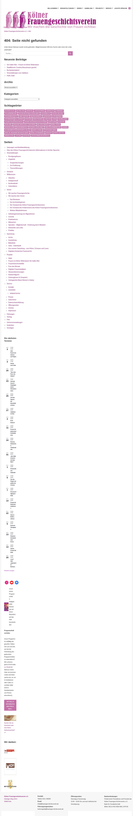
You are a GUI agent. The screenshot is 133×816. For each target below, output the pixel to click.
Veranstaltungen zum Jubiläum (17, 73)
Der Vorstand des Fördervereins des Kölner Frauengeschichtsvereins (34, 207)
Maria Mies (8, 124)
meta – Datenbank (14, 246)
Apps (10, 258)
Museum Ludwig (10, 127)
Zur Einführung (15, 165)
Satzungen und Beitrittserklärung (18, 147)
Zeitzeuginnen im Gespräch (40, 135)
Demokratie (50, 110)
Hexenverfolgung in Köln (13, 493)
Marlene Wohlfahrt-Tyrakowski (24, 124)
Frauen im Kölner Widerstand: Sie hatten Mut (23, 261)
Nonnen (65, 127)
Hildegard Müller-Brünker (52, 116)
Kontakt (11, 287)
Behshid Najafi (10, 110)
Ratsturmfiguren (13, 274)
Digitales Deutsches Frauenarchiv (20, 251)
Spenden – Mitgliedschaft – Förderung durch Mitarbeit (26, 225)
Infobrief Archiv (15, 293)
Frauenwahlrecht (11, 116)
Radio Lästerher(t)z (37, 132)
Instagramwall (13, 180)
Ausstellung (12, 240)
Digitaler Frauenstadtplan (17, 269)
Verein (79, 8)
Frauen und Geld (57, 113)
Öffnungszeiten (13, 305)
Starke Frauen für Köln (13, 550)
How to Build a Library (12, 516)
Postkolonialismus (50, 130)
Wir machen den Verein (16, 196)
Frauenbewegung (11, 113)
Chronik (11, 217)
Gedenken (10, 325)
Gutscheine (12, 300)
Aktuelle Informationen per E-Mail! (10, 705)
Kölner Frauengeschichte (14, 121)
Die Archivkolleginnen (17, 202)
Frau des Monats (14, 266)
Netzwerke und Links (15, 227)
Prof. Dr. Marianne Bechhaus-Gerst (17, 132)
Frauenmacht (45, 113)
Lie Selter (61, 121)
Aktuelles (11, 178)
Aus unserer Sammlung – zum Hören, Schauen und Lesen (28, 248)
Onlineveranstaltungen (14, 322)
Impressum (12, 310)
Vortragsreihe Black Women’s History (21, 280)
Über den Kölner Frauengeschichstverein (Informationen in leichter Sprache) (33, 150)
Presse (10, 297)
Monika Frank (55, 124)
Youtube (18, 135)
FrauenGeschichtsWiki (16, 263)
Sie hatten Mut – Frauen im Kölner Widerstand (23, 65)
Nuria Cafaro (37, 130)
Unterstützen (12, 186)
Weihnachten (9, 135)
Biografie (29, 110)
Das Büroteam (15, 199)
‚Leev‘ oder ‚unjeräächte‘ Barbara (13, 563)
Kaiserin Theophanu (13, 527)
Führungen (10, 314)
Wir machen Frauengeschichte (19, 193)
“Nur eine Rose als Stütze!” (13, 374)
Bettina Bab (21, 110)
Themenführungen (16, 168)
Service (108, 8)
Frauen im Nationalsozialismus (29, 113)
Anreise (11, 308)
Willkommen (52, 8)
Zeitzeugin (26, 135)
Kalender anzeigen (9, 570)
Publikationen (13, 219)
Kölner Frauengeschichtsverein (36, 121)
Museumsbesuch (22, 127)
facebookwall (13, 183)
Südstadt (49, 132)
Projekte (99, 8)
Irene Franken (38, 119)
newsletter (11, 290)
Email (8, 667)
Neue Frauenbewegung (53, 127)
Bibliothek (11, 243)
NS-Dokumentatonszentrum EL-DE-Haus (18, 130)
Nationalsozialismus (37, 127)
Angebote (11, 159)
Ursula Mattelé (59, 132)
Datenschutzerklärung (16, 302)
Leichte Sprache (120, 8)
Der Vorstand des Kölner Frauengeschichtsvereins (27, 205)
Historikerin (9, 119)
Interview (28, 119)
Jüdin (54, 119)
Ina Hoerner (19, 119)
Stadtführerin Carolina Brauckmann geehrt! (21, 67)
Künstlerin (52, 121)
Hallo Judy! (11, 75)
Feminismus (59, 110)
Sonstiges (10, 328)
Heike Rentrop (24, 116)
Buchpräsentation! (13, 70)
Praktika (11, 230)
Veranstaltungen (67, 8)
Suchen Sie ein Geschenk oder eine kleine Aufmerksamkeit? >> (9, 727)
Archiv (10, 237)
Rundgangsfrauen (14, 156)
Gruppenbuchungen (17, 163)
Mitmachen (12, 222)
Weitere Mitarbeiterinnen (18, 210)
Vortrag (9, 317)
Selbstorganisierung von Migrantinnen (21, 214)
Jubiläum (48, 119)
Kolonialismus (63, 119)
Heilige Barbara (35, 116)
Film (8, 319)
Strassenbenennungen (16, 272)
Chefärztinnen (39, 110)
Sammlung (89, 8)
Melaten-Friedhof (43, 124)
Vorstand (10, 172)
